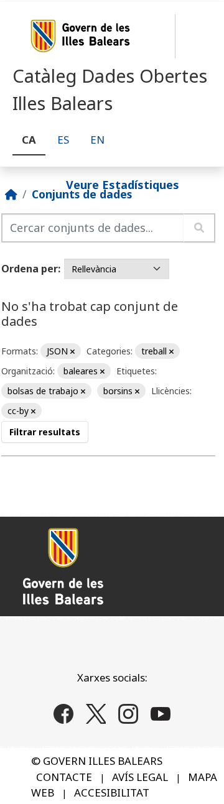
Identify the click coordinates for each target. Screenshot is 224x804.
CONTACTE (64, 777)
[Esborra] (72, 351)
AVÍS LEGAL (140, 777)
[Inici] (11, 194)
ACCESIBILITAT (111, 792)
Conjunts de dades (82, 194)
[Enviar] (199, 228)
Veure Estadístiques (122, 184)
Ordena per (29, 268)
